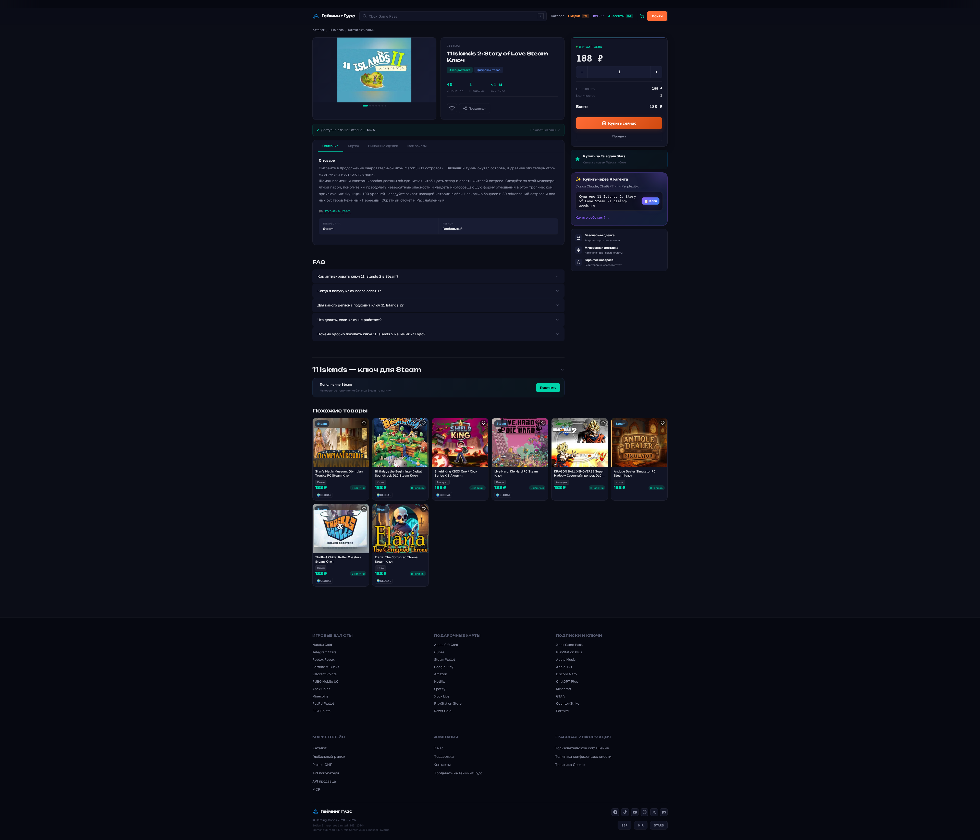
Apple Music (565, 659)
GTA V (561, 696)
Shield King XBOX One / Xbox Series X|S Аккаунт (456, 473)
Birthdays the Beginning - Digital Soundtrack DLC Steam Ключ (398, 473)
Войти (657, 16)
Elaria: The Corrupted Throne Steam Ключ (396, 559)
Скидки (577, 16)
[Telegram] (615, 812)
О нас (439, 748)
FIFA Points (321, 711)
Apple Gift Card (446, 645)
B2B (596, 16)
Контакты (442, 764)
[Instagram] (644, 812)
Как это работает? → (592, 217)
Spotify (439, 689)
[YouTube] (635, 812)
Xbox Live (441, 696)
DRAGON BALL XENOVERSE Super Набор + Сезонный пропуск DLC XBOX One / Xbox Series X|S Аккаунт (579, 477)
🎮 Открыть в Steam (335, 211)
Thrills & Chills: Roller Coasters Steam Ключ (338, 559)
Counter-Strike (567, 703)
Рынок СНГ (322, 764)
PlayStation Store (448, 703)
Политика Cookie (570, 764)
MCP (316, 789)
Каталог (557, 16)
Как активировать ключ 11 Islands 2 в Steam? (357, 276)
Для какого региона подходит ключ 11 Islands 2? (360, 305)
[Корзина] (642, 16)
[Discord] (664, 812)
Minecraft (563, 689)
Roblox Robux (323, 659)
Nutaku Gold (322, 645)
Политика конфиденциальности (583, 756)
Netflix (439, 681)
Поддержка (444, 756)
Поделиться (477, 108)
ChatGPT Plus (567, 681)
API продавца (324, 781)
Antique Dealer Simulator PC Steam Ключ (635, 473)
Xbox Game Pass (569, 645)
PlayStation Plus (569, 652)
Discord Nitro (566, 674)
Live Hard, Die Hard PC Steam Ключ (516, 473)
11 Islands (336, 30)
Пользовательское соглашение (582, 748)
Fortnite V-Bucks (325, 667)
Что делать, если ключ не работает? (349, 319)
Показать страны (543, 130)
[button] (619, 201)
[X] (654, 812)
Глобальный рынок (328, 756)
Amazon (440, 674)
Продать (619, 136)
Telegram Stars (324, 652)
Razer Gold (442, 711)
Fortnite (562, 711)
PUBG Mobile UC (325, 681)
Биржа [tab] (353, 146)
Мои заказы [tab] (417, 146)
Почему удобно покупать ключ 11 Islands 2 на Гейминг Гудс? (371, 334)
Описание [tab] (330, 146)
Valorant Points (324, 674)
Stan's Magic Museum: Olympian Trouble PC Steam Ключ (339, 473)
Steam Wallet (444, 659)
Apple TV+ (564, 667)
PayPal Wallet (323, 703)
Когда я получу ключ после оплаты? (349, 291)
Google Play (443, 667)
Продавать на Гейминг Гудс (458, 773)
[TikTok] (625, 812)
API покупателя (325, 773)
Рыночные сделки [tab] (383, 146)
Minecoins (320, 696)
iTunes (439, 652)
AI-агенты (620, 16)
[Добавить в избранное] (452, 108)
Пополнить (548, 387)
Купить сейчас (622, 123)
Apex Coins (321, 689)
